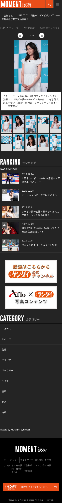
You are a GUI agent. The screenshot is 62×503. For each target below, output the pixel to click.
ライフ (5, 381)
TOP (2, 28)
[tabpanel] (31, 75)
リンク (7, 465)
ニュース (6, 328)
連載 (4, 412)
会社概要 (47, 465)
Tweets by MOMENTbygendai (15, 429)
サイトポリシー (11, 460)
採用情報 (28, 471)
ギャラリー (15, 28)
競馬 (4, 391)
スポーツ (6, 339)
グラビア (6, 360)
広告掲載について (32, 465)
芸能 (4, 349)
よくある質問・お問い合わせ (17, 468)
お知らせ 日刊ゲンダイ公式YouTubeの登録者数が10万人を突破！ (31, 17)
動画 (4, 402)
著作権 (48, 460)
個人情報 (39, 460)
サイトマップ (26, 460)
